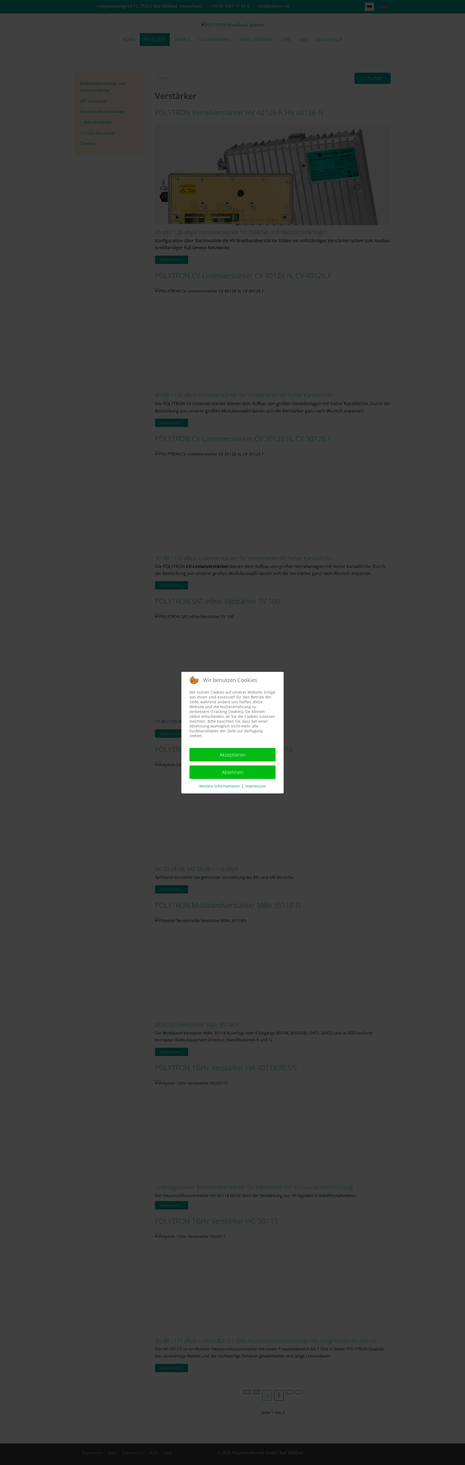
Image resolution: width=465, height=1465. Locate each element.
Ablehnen (232, 772)
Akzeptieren (233, 754)
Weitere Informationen (219, 786)
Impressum (255, 786)
